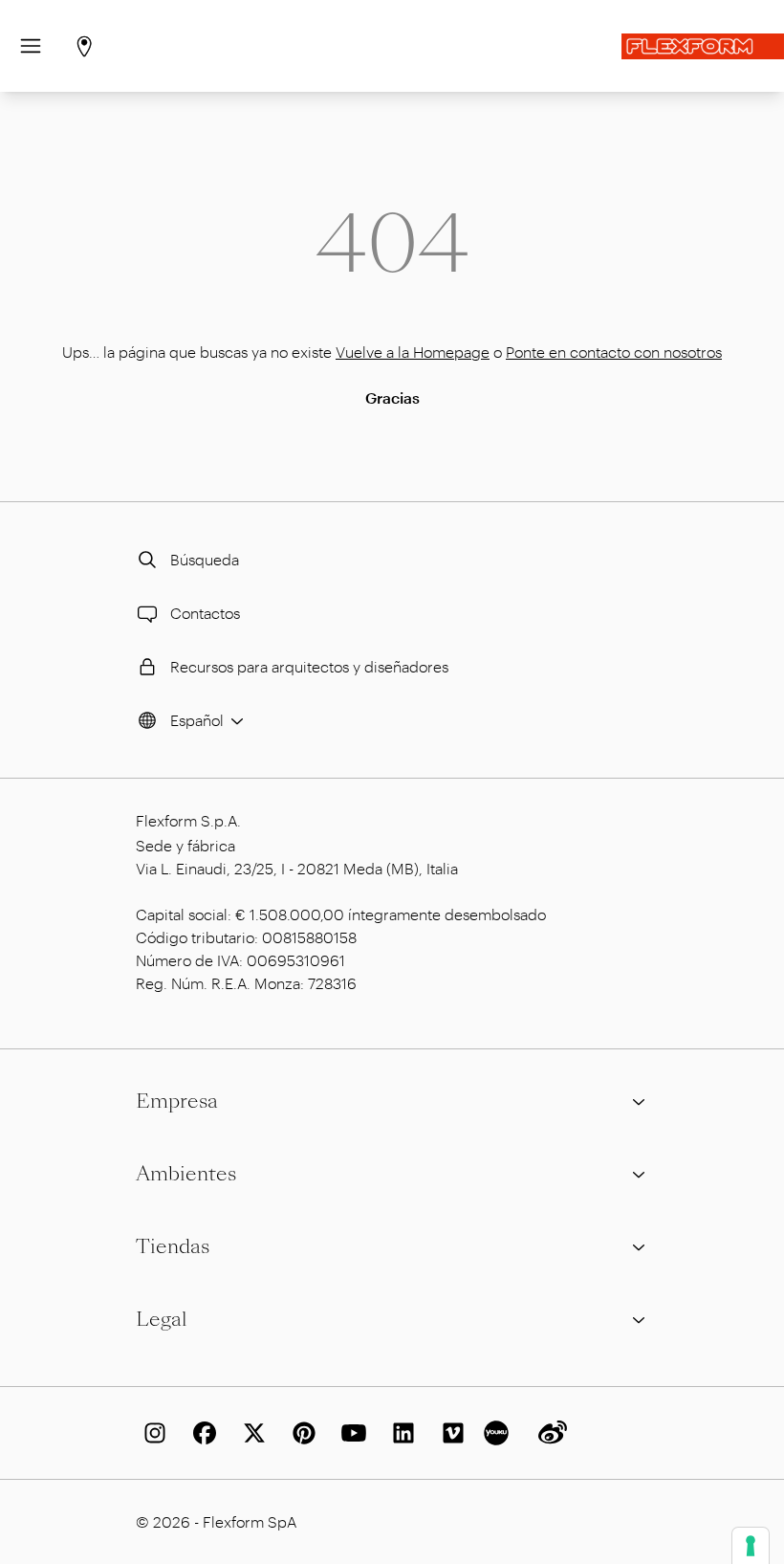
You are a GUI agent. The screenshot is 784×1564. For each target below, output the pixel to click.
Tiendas (172, 1246)
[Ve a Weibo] (549, 1433)
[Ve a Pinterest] (300, 1433)
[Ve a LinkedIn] (399, 1433)
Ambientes (186, 1173)
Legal (161, 1319)
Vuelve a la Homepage (413, 351)
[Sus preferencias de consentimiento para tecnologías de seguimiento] (750, 1546)
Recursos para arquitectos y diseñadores (309, 666)
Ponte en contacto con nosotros (614, 351)
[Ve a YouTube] (350, 1433)
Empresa (177, 1101)
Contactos (205, 613)
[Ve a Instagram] (151, 1433)
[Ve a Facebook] (200, 1433)
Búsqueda (204, 559)
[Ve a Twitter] (250, 1433)
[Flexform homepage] (702, 46)
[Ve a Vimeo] (449, 1433)
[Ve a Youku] (499, 1433)
